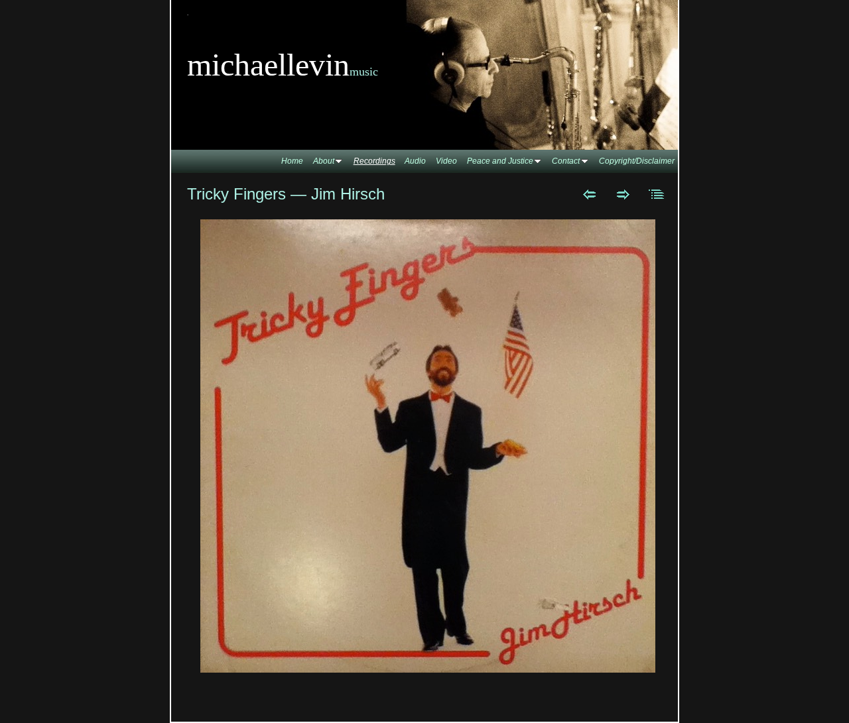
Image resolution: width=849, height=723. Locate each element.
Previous (589, 194)
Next (623, 194)
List (657, 194)
